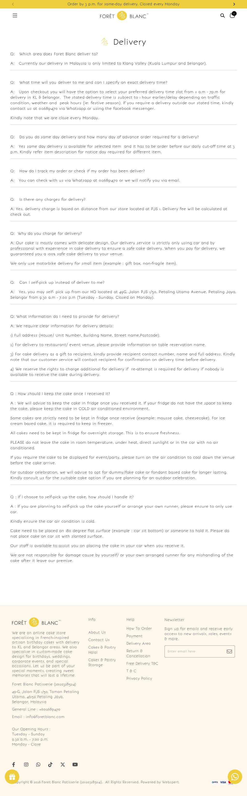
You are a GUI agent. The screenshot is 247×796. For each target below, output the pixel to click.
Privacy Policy (139, 678)
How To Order (139, 628)
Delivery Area (138, 643)
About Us (97, 632)
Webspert (170, 782)
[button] (234, 4)
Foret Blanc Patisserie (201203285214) (72, 782)
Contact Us (99, 640)
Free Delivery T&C (142, 663)
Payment (134, 636)
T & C (131, 671)
